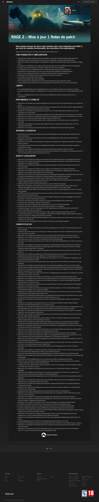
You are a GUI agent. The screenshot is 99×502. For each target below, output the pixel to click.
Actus (19, 478)
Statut (51, 476)
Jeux (6, 478)
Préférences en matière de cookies (87, 477)
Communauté (21, 476)
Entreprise (84, 483)
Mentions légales (72, 483)
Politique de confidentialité (74, 476)
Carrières (83, 485)
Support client (39, 476)
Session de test (21, 480)
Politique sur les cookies (73, 485)
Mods (6, 480)
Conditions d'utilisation (73, 478)
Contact (83, 481)
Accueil (6, 476)
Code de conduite (85, 479)
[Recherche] (78, 2)
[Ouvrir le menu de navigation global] (3, 2)
